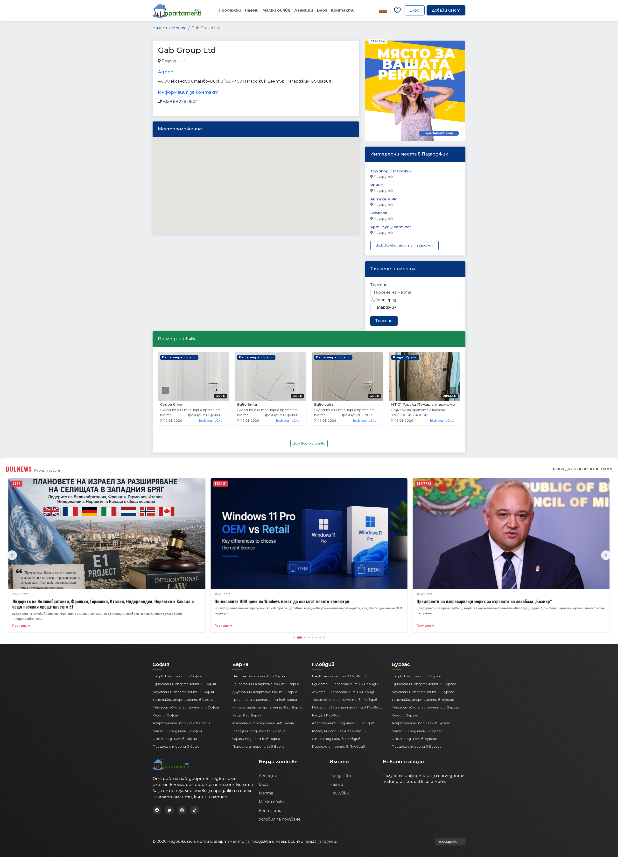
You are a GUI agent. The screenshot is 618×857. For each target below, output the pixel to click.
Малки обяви (276, 10)
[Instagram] (182, 810)
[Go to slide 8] (324, 637)
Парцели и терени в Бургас (417, 746)
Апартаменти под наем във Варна (263, 723)
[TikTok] (194, 810)
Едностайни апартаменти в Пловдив (345, 684)
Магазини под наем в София (177, 731)
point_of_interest (218, 61)
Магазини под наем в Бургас (417, 731)
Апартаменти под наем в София (182, 723)
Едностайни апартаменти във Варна (265, 684)
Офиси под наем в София (175, 739)
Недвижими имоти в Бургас (417, 676)
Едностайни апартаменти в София (184, 684)
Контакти (343, 10)
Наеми (252, 10)
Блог (322, 10)
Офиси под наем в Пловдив (336, 739)
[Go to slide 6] (316, 637)
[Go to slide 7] (320, 637)
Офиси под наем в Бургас (414, 739)
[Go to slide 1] (294, 637)
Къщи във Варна (246, 715)
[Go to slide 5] (313, 637)
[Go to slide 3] (305, 637)
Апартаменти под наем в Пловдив (343, 723)
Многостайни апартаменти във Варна (267, 707)
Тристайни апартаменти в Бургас (423, 699)
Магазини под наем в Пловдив (339, 731)
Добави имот (446, 10)
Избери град (383, 299)
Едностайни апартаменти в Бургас (424, 684)
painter (193, 61)
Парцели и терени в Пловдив (338, 746)
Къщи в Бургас (405, 715)
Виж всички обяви (309, 443)
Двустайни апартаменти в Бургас (423, 692)
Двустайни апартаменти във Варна (264, 692)
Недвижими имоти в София (177, 676)
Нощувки (339, 793)
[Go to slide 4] (309, 637)
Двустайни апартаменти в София (183, 692)
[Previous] (12, 555)
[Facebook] (157, 810)
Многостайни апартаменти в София (186, 707)
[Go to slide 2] (299, 637)
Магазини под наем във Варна (258, 731)
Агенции (303, 10)
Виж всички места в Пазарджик (404, 245)
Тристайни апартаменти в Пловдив (344, 699)
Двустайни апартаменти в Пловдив (345, 692)
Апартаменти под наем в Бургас (421, 723)
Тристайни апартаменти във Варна (264, 699)
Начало (160, 28)
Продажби (230, 10)
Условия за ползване (280, 819)
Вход (415, 10)
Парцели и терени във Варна (258, 746)
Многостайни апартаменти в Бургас (425, 707)
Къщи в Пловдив (327, 715)
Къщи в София (165, 715)
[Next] (606, 555)
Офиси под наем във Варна (256, 739)
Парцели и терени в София (177, 746)
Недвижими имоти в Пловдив (339, 676)
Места (179, 28)
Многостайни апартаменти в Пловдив (347, 707)
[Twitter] (169, 810)
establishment (249, 61)
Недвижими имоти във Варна (258, 676)
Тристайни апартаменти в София (183, 699)
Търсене (378, 285)
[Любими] (397, 10)
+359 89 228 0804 (180, 101)
